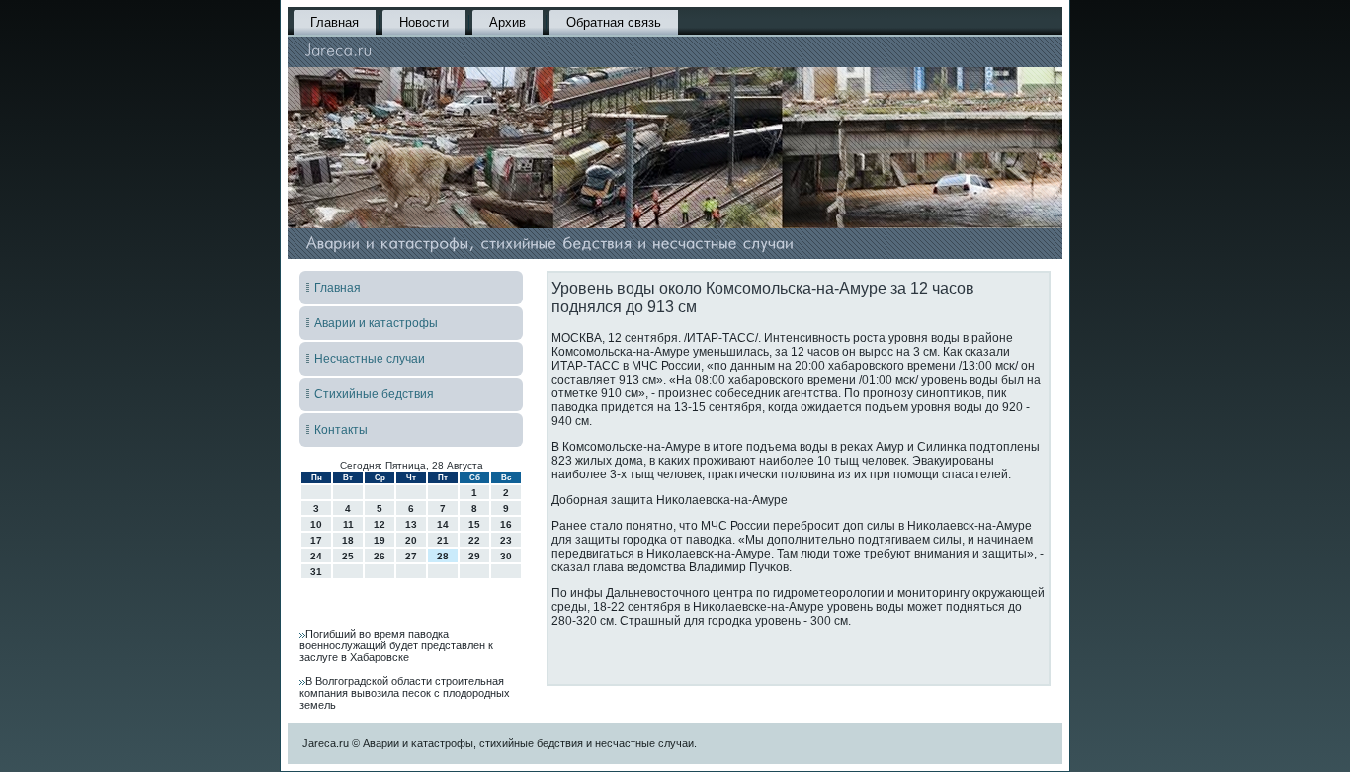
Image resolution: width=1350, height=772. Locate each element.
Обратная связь (613, 22)
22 (474, 540)
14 (443, 524)
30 (506, 556)
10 (316, 524)
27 (411, 556)
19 (379, 540)
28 (443, 556)
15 (474, 524)
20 (411, 540)
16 (506, 524)
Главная (334, 22)
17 (316, 540)
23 (506, 540)
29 (474, 556)
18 (348, 540)
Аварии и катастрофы (376, 323)
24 (316, 556)
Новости (424, 22)
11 (348, 524)
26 (379, 556)
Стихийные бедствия (374, 394)
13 (411, 524)
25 (348, 556)
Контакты (341, 430)
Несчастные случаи (369, 359)
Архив (507, 22)
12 (379, 524)
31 (316, 571)
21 (443, 540)
